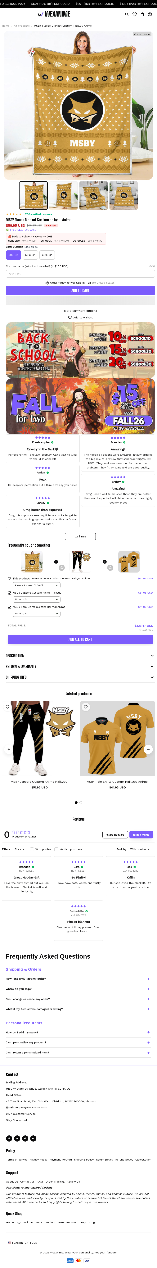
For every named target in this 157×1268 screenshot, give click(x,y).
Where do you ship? (19, 988)
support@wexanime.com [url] (31, 1107)
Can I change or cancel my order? (28, 999)
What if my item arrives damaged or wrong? (34, 1008)
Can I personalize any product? (26, 1042)
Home (6, 25)
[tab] (76, 802)
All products (22, 25)
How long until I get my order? (26, 978)
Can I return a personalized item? (27, 1052)
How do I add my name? (22, 1032)
